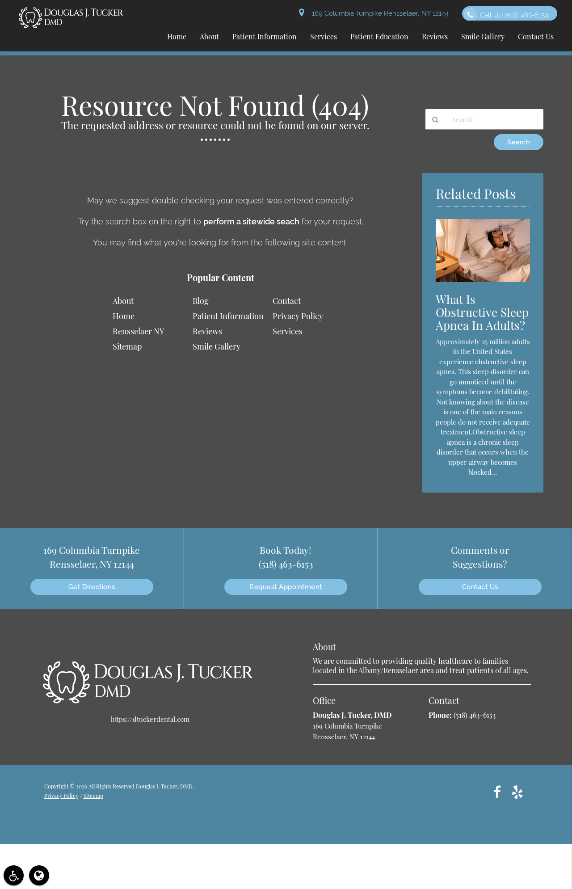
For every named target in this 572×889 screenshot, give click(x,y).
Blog (201, 300)
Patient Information (228, 316)
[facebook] (497, 791)
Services (288, 331)
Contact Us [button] (536, 36)
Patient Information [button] (264, 36)
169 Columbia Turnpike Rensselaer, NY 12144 (378, 13)
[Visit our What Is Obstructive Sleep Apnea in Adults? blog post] (483, 283)
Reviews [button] (435, 36)
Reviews (207, 331)
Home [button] (176, 36)
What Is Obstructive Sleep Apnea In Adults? (482, 312)
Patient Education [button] (379, 36)
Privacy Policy (298, 316)
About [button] (209, 36)
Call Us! (514, 15)
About (123, 300)
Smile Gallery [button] (483, 36)
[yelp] (517, 791)
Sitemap (127, 346)
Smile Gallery (216, 346)
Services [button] (323, 36)
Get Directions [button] (91, 587)
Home (124, 316)
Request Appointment (285, 587)
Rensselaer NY (138, 331)
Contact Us (480, 587)
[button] (14, 875)
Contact (287, 300)
